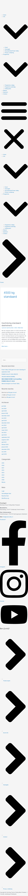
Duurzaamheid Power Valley (12, 50)
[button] (14, 125)
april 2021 (4, 442)
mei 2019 (4, 451)
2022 (15, 327)
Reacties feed (5, 495)
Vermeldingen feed (6, 493)
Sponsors (5, 92)
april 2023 (4, 435)
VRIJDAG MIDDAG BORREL (8, 376)
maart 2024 (5, 430)
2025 (3, 477)
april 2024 (4, 427)
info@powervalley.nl (8, 516)
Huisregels (7, 49)
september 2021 (6, 437)
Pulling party (8, 88)
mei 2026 (4, 408)
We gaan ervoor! (12, 392)
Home (4, 15)
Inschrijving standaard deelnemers (11, 324)
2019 (3, 463)
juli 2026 (4, 406)
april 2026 (4, 410)
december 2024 (6, 423)
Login (3, 491)
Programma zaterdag (10, 87)
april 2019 (4, 454)
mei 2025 (4, 418)
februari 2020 (5, 444)
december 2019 (5, 449)
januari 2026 (5, 413)
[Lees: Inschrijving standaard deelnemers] (14, 312)
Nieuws (5, 90)
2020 (3, 465)
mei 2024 (4, 425)
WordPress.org (5, 498)
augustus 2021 (5, 439)
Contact (5, 94)
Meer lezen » (5, 346)
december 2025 (6, 415)
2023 (3, 472)
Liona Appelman (21, 894)
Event (6, 47)
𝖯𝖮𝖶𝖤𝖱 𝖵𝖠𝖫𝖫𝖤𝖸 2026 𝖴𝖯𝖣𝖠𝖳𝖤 (10, 374)
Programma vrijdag (9, 85)
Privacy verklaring (9, 52)
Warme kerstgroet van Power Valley (11, 383)
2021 (3, 467)
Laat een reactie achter (7, 327)
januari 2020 (5, 447)
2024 (3, 475)
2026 (3, 479)
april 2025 (4, 420)
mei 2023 (4, 432)
